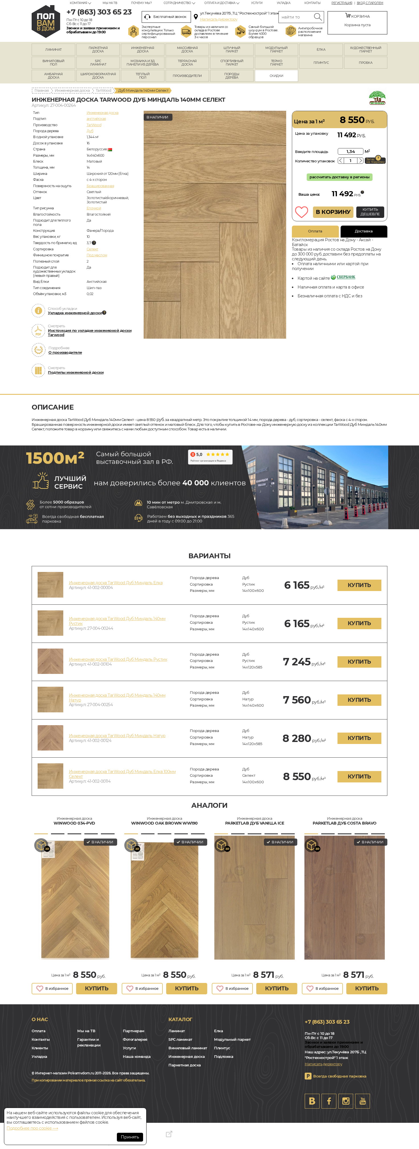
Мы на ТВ (110, 3)
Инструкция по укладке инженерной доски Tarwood (89, 332)
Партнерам (133, 1031)
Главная (41, 90)
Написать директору (218, 19)
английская (96, 118)
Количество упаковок (315, 161)
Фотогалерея (135, 1039)
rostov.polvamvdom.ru (46, 21)
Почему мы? (141, 3)
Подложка (223, 1056)
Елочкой (94, 208)
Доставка (364, 231)
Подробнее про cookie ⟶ (32, 1128)
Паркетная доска (184, 1065)
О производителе (65, 352)
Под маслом (97, 255)
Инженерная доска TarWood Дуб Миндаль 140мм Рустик (117, 621)
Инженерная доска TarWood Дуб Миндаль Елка (116, 582)
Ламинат (176, 1031)
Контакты (312, 3)
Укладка (283, 3)
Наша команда (136, 1056)
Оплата (315, 231)
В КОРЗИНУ (333, 211)
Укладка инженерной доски (75, 312)
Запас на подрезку (375, 161)
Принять (130, 1137)
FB (329, 1101)
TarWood (103, 90)
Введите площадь (311, 151)
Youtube (362, 1101)
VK (312, 1101)
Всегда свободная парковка (340, 1076)
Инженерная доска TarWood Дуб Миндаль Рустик (118, 659)
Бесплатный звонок (169, 17)
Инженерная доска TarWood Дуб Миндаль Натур (117, 735)
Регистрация (341, 3)
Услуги (257, 3)
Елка (218, 1031)
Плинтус (222, 1048)
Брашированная (100, 186)
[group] (215, 225)
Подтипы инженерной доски (75, 372)
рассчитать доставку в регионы (340, 177)
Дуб (90, 131)
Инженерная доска (72, 90)
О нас (40, 1019)
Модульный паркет (232, 1039)
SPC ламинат (180, 1039)
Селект (92, 249)
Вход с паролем (370, 3)
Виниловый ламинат (187, 1048)
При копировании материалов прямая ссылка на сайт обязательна (88, 1080)
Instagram (345, 1101)
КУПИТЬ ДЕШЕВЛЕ (370, 211)
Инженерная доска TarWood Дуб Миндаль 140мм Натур (117, 698)
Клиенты (40, 1048)
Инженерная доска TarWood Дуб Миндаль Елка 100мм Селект (122, 774)
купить (359, 585)
